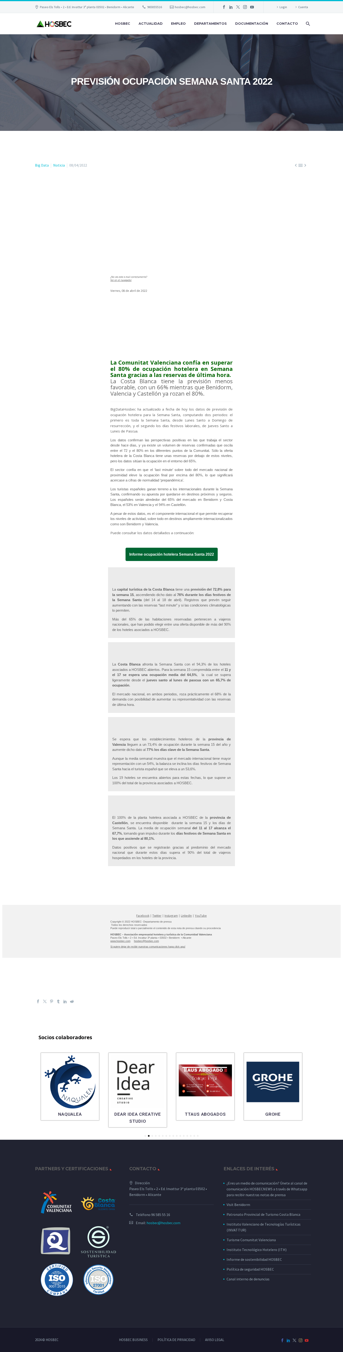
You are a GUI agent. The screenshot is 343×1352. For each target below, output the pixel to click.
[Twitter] (238, 7)
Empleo (178, 23)
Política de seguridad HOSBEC (250, 1269)
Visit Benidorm (238, 1204)
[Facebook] (224, 7)
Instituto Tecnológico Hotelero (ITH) (257, 1249)
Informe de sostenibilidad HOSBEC (255, 1259)
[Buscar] (307, 24)
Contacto (287, 23)
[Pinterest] (51, 1001)
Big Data (42, 165)
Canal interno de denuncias (248, 1279)
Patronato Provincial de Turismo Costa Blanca (263, 1214)
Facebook (142, 916)
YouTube (201, 916)
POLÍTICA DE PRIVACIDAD (176, 1340)
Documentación (251, 23)
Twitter (156, 916)
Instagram (171, 916)
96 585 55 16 (160, 1214)
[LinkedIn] (231, 7)
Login (283, 7)
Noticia (59, 165)
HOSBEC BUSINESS (133, 1340)
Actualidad (151, 23)
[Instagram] (245, 7)
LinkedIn (186, 916)
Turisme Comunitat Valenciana (251, 1239)
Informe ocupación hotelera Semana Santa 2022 (171, 554)
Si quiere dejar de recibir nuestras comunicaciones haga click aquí (147, 946)
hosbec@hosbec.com (190, 7)
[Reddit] (72, 1001)
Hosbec (122, 23)
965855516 (154, 7)
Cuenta (303, 7)
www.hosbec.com (120, 941)
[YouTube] (252, 7)
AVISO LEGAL (214, 1340)
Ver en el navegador (121, 280)
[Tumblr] (58, 1001)
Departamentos (210, 23)
